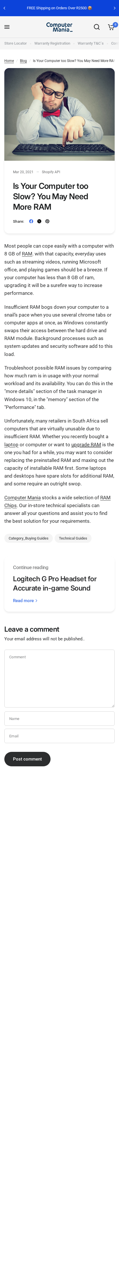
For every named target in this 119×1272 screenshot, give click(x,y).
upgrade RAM (86, 444)
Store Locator (15, 43)
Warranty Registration (52, 43)
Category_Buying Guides (29, 538)
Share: (18, 221)
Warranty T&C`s (91, 43)
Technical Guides (73, 538)
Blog (23, 61)
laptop (11, 444)
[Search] (97, 27)
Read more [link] (23, 601)
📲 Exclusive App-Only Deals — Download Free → (70, 8)
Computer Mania (22, 497)
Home (9, 61)
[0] (110, 27)
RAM (27, 254)
